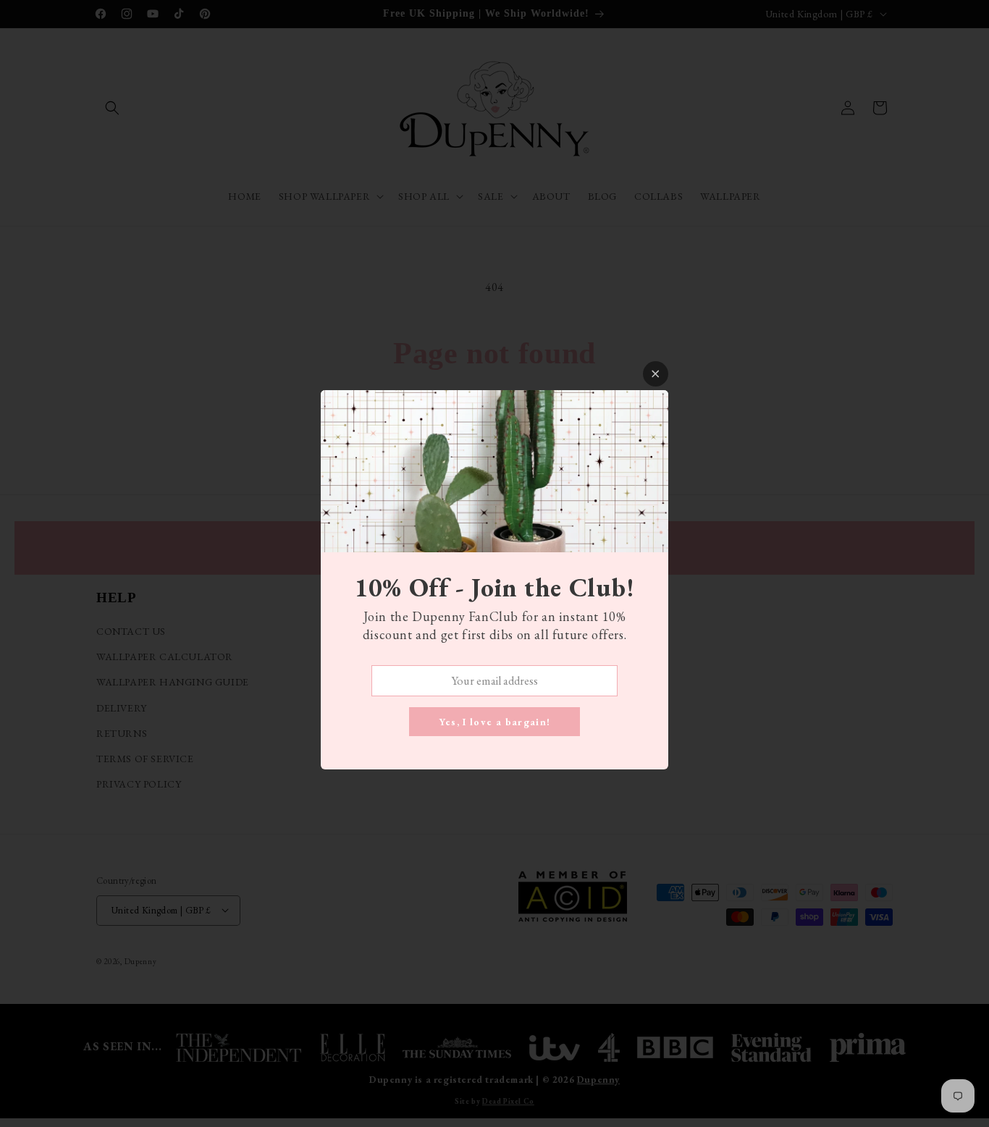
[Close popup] (655, 374)
